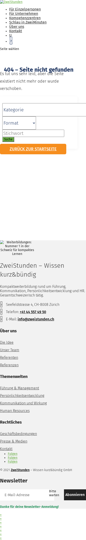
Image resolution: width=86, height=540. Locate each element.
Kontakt (15, 31)
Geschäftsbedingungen (18, 434)
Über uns (16, 26)
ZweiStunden (20, 470)
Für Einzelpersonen (25, 9)
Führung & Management (19, 388)
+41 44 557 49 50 (33, 312)
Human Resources (15, 411)
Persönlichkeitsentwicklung (22, 395)
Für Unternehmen (23, 13)
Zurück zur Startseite (33, 149)
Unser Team (9, 350)
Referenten (9, 357)
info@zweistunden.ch (36, 319)
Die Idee (7, 342)
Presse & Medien (13, 441)
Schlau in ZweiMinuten (28, 22)
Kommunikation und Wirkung (23, 403)
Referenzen (9, 365)
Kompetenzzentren (25, 18)
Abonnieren (75, 495)
